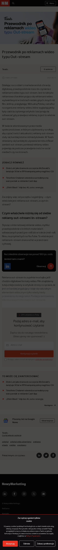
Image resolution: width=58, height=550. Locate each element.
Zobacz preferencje (45, 543)
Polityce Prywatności (33, 536)
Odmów (26, 543)
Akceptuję (10, 543)
